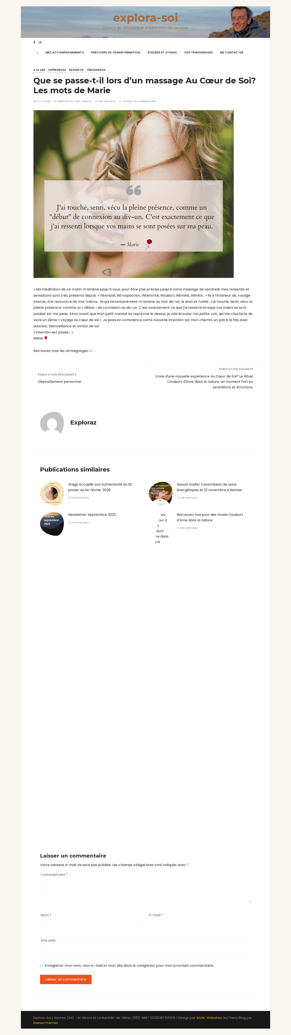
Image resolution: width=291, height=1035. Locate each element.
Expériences (57, 70)
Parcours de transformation (115, 52)
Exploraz (110, 101)
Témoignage (96, 70)
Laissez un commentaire (139, 101)
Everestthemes (45, 1023)
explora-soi (145, 17)
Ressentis (76, 70)
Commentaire (54, 874)
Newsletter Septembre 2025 (92, 514)
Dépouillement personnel (59, 381)
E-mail (156, 915)
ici (90, 350)
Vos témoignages (198, 52)
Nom (46, 915)
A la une (39, 70)
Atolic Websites (209, 1017)
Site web (48, 940)
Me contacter (231, 52)
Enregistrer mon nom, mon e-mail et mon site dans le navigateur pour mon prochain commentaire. (129, 965)
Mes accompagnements (65, 52)
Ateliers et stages (162, 52)
